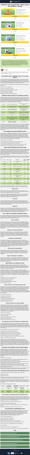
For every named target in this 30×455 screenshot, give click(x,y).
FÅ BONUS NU (15, 16)
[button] (28, 386)
